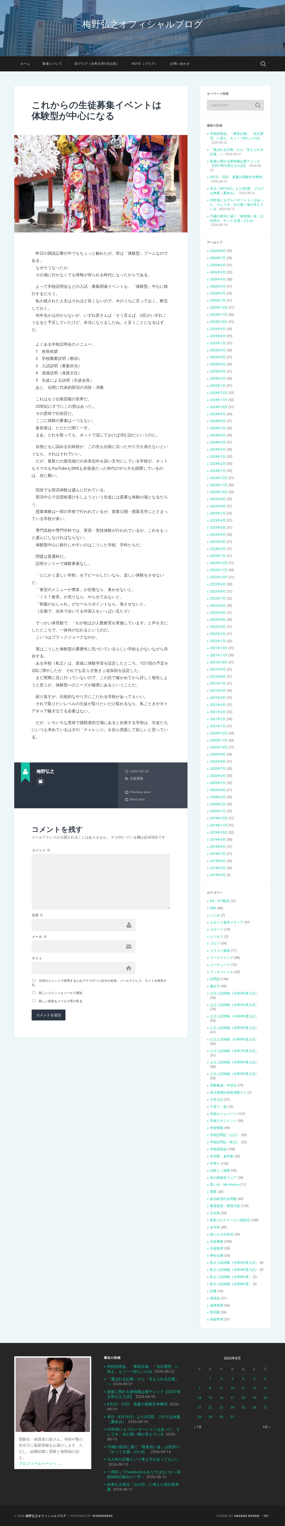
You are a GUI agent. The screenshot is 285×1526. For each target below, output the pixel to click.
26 (254, 1407)
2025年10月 (218, 322)
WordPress (102, 1516)
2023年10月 (218, 492)
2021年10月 (218, 662)
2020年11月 (218, 740)
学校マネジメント (223, 1121)
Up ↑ (267, 1516)
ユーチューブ (220, 965)
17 (232, 1398)
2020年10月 (218, 747)
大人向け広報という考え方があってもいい (143, 1459)
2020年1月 (218, 811)
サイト (37, 958)
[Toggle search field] (263, 63)
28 (199, 1417)
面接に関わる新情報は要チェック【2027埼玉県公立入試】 (235, 163)
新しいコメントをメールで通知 (60, 993)
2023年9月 (218, 499)
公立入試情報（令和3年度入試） (234, 1005)
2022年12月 (218, 563)
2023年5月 (218, 528)
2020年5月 (218, 783)
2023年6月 (218, 520)
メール (39, 937)
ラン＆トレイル (221, 972)
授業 (213, 1192)
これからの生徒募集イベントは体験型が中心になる (97, 110)
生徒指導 (216, 1248)
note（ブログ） (145, 64)
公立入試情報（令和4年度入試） (234, 1016)
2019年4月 (218, 875)
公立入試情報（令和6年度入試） (234, 1039)
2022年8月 (218, 591)
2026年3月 (218, 286)
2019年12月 (218, 818)
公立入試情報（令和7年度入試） (234, 1051)
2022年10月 (218, 577)
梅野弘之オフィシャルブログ (142, 23)
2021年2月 (218, 719)
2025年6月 (218, 350)
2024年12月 (218, 393)
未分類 (215, 1227)
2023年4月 (218, 535)
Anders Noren (246, 1516)
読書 (213, 1291)
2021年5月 (218, 698)
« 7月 (198, 1427)
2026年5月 (218, 272)
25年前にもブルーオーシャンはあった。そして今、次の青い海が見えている (237, 204)
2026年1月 (218, 300)
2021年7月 (218, 683)
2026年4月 (218, 279)
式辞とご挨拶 (220, 1171)
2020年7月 (218, 769)
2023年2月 (218, 549)
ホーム (25, 64)
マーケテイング (221, 958)
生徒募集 (136, 778)
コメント (41, 850)
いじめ (215, 915)
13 (265, 1388)
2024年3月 (218, 457)
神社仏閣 (216, 1256)
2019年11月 (218, 825)
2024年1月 (218, 471)
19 (254, 1398)
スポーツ (216, 929)
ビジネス (216, 937)
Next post (137, 799)
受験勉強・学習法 (223, 1085)
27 (265, 1407)
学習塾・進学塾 (221, 1156)
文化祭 (215, 1213)
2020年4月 (218, 790)
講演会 (215, 1298)
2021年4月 (218, 705)
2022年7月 (218, 599)
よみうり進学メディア (226, 922)
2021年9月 (218, 669)
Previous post (140, 792)
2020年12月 (218, 733)
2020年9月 (218, 754)
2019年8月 (218, 847)
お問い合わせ (180, 64)
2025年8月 (218, 336)
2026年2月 (218, 293)
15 (210, 1398)
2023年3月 (218, 542)
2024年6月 (218, 435)
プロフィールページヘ (40, 1463)
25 (243, 1407)
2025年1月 (218, 386)
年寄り (215, 1163)
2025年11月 (218, 315)
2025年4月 (218, 364)
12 (254, 1388)
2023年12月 (218, 478)
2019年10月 (218, 833)
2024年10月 (218, 407)
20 (265, 1398)
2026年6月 (218, 265)
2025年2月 (218, 379)
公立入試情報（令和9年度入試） (234, 1074)
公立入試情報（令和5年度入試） (234, 1028)
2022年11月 (218, 570)
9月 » (267, 1427)
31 (232, 1417)
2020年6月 (218, 776)
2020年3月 (218, 797)
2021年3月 (218, 712)
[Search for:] (235, 105)
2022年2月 (218, 634)
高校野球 (216, 1319)
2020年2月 (218, 804)
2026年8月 (218, 251)
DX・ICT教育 (219, 901)
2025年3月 (218, 371)
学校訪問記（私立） (225, 1142)
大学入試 (216, 1100)
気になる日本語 (221, 1234)
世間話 (215, 979)
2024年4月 (218, 450)
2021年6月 (218, 691)
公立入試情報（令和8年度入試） (234, 1062)
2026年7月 (218, 258)
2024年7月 (218, 428)
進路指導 (216, 1305)
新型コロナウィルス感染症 (230, 1220)
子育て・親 (218, 1107)
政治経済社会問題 (223, 1199)
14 (199, 1398)
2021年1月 (218, 726)
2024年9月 (218, 414)
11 (243, 1388)
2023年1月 (218, 556)
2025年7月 (218, 343)
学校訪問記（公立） (225, 1135)
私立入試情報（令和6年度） (231, 1277)
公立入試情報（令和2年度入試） (234, 993)
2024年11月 (218, 400)
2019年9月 (218, 840)
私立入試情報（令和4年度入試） (234, 1270)
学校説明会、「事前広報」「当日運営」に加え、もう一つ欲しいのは (236, 136)
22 (210, 1407)
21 (199, 1407)
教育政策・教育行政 (225, 1206)
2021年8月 (218, 677)
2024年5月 (218, 442)
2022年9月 (218, 584)
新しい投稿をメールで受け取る (60, 1001)
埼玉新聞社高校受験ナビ (228, 1093)
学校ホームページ (223, 1114)
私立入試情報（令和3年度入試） (234, 1263)
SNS (213, 908)
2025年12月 (218, 308)
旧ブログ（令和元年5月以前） (97, 64)
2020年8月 (218, 762)
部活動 (215, 1312)
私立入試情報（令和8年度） (231, 1284)
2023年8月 (218, 506)
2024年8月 (218, 421)
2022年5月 (218, 613)
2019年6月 (218, 861)
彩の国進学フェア (223, 1178)
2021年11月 (218, 655)
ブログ (215, 943)
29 (210, 1417)
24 (232, 1407)
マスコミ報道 (220, 951)
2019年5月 (218, 868)
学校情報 (216, 1128)
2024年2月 (218, 464)
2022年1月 (218, 641)
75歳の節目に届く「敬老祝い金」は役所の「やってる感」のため (237, 218)
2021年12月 (218, 648)
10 (232, 1388)
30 (221, 1417)
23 (221, 1407)
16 (221, 1398)
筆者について (52, 64)
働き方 (215, 986)
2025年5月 (218, 357)
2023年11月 (218, 485)
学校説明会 (218, 1149)
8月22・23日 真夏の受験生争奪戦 (236, 177)
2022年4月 (218, 620)
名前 (37, 915)
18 (243, 1398)
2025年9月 (218, 329)
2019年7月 (218, 854)
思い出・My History (225, 1185)
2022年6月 (218, 606)
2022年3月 (218, 627)
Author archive (41, 781)
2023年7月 (218, 513)
